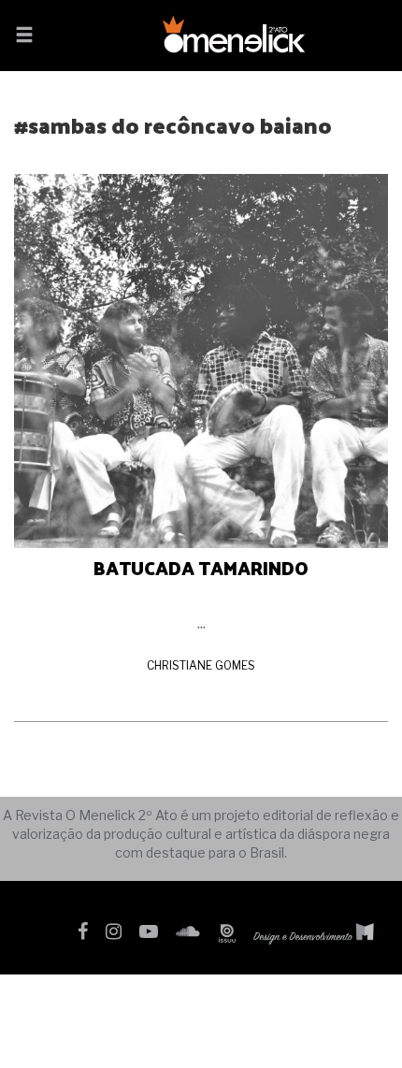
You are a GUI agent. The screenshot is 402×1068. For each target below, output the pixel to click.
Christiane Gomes (201, 665)
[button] (24, 36)
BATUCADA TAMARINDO (201, 568)
